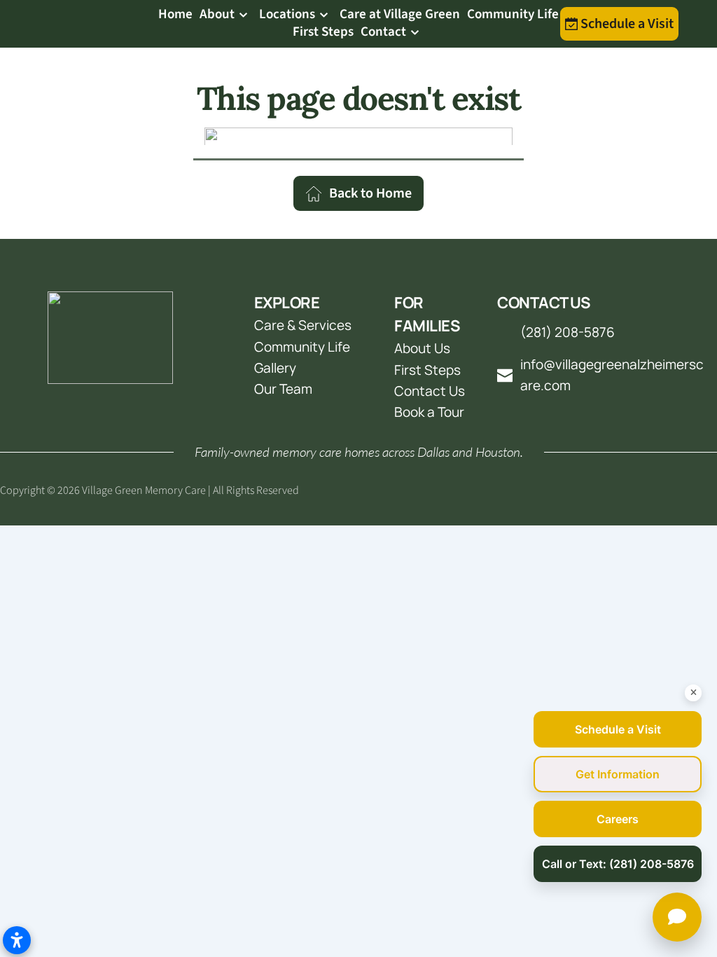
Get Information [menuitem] (618, 774)
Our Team (284, 389)
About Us (422, 348)
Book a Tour (429, 412)
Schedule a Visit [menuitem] (618, 729)
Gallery (275, 368)
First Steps (427, 370)
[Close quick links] (693, 692)
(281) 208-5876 (567, 332)
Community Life (302, 347)
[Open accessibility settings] (17, 940)
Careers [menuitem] (618, 819)
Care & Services (302, 325)
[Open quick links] (677, 917)
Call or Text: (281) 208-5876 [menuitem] (618, 864)
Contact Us (429, 391)
